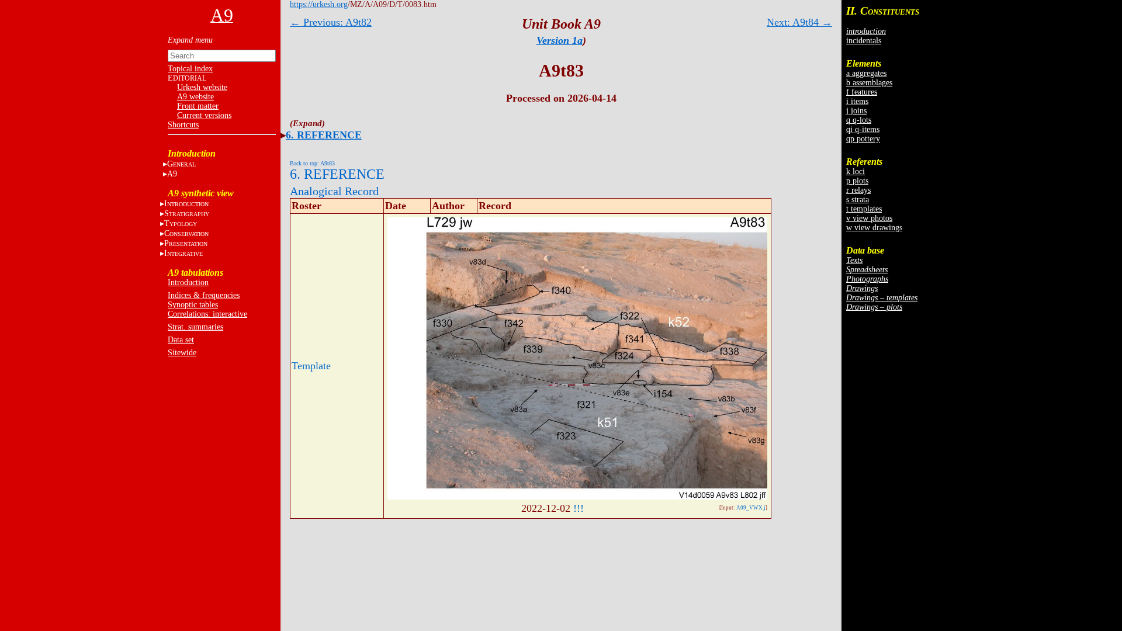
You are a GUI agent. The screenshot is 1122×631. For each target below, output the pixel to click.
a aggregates (866, 73)
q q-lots (858, 120)
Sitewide (182, 352)
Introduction (188, 282)
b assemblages (869, 82)
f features (861, 92)
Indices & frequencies (204, 295)
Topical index (190, 68)
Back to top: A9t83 (312, 163)
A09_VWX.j (751, 508)
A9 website (195, 96)
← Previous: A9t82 (331, 22)
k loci (855, 171)
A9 (172, 173)
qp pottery (863, 138)
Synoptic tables (193, 304)
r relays (858, 190)
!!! (578, 508)
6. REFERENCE (324, 135)
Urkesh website (202, 87)
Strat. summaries (195, 327)
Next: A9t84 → (799, 22)
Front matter (198, 106)
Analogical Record (334, 191)
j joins (856, 110)
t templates (864, 208)
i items (857, 101)
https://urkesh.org (319, 4)
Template (311, 366)
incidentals (863, 40)
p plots (857, 180)
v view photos (869, 218)
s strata (857, 199)
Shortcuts (183, 124)
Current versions (204, 115)
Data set (181, 339)
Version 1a (559, 40)
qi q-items (862, 129)
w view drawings (874, 227)
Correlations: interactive (207, 314)
